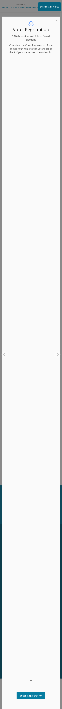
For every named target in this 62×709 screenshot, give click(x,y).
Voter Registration (31, 695)
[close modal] (56, 20)
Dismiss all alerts (49, 6)
